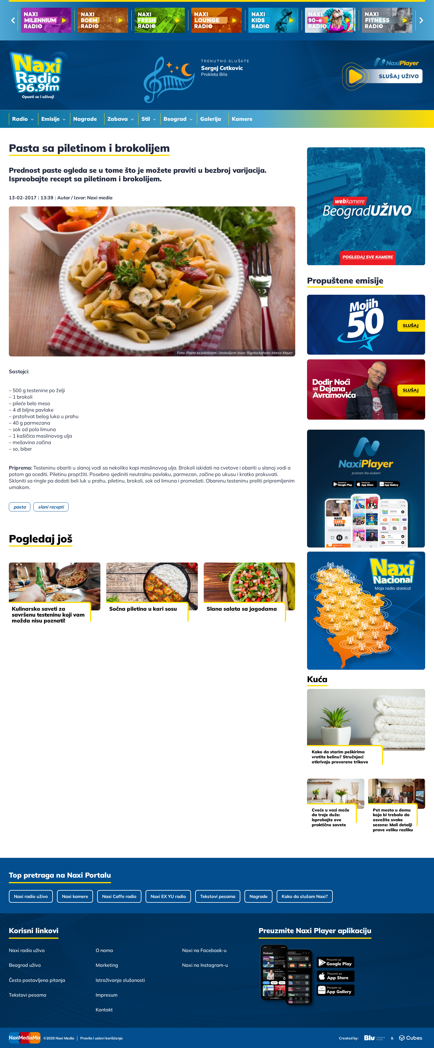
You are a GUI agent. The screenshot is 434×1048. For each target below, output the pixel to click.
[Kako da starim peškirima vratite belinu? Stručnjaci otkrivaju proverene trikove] (366, 720)
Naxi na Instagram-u (205, 965)
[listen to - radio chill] (387, 20)
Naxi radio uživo (31, 896)
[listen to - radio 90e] (216, 20)
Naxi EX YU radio (168, 896)
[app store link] (336, 977)
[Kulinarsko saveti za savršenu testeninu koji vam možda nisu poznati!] (54, 586)
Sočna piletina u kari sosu (143, 608)
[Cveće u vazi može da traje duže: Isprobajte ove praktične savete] (335, 794)
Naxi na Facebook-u (204, 950)
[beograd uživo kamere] (366, 206)
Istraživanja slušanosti (120, 980)
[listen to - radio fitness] (273, 20)
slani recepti (51, 507)
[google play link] (336, 963)
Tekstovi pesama (217, 896)
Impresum (107, 995)
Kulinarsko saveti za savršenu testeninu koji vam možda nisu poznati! (48, 614)
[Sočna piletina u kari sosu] (152, 586)
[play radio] (382, 75)
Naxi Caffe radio (119, 896)
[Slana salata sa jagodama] (249, 586)
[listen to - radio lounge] (102, 20)
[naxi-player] (366, 489)
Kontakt (104, 1010)
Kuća (317, 679)
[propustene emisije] (366, 325)
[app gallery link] (336, 991)
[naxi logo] (38, 75)
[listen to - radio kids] (159, 20)
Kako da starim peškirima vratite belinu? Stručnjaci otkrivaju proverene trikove (340, 757)
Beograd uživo (25, 965)
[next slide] (421, 20)
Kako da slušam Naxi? (305, 896)
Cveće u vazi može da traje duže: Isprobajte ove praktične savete (330, 817)
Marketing (107, 965)
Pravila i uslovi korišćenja (101, 1038)
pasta (20, 507)
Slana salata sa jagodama (242, 608)
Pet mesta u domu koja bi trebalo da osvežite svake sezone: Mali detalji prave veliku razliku (393, 819)
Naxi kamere (75, 896)
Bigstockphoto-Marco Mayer (269, 353)
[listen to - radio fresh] (46, 20)
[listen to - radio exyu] (330, 20)
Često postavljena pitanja (37, 980)
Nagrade (258, 896)
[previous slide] (13, 20)
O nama (104, 950)
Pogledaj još (40, 538)
